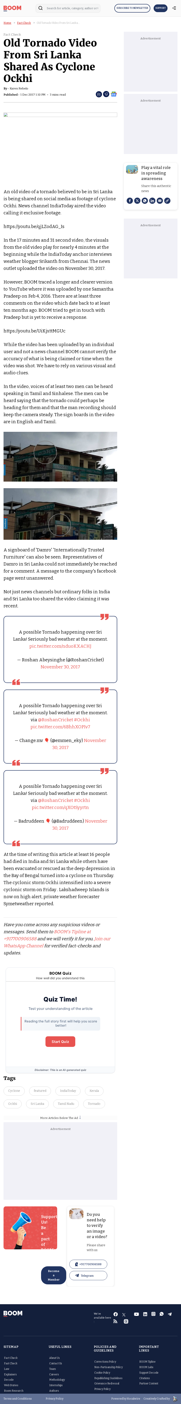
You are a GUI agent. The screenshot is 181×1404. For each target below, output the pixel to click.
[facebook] (129, 200)
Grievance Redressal (106, 1383)
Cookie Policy (102, 1372)
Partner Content (148, 1383)
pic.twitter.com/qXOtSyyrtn (60, 807)
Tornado (94, 1104)
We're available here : (102, 1317)
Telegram (87, 1275)
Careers (54, 1374)
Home (7, 22)
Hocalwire (133, 1398)
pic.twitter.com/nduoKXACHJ (60, 646)
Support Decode (148, 1372)
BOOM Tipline (147, 1361)
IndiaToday (68, 1091)
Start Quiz (60, 1041)
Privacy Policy (102, 1389)
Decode (8, 1379)
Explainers (10, 1374)
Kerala (94, 1091)
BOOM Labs (146, 1367)
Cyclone (14, 1091)
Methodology (57, 1379)
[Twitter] (137, 200)
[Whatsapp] (144, 200)
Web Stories (11, 1385)
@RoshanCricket (55, 719)
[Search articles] (40, 9)
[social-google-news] (114, 93)
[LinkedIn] (152, 200)
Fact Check (24, 22)
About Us (54, 1357)
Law (6, 1369)
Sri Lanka (37, 1104)
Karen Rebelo (19, 88)
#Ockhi (82, 719)
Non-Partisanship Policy (108, 1367)
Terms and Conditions (18, 1398)
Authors (54, 1390)
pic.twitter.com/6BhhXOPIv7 (60, 726)
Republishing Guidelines (108, 1378)
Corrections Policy (105, 1361)
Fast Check (10, 1363)
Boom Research (13, 1390)
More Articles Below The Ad (59, 1118)
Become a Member (54, 1275)
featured (40, 1091)
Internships (56, 1385)
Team (52, 1369)
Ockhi (12, 1104)
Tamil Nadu (66, 1104)
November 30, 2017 (60, 667)
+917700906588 (90, 1264)
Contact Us (55, 1363)
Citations (144, 1378)
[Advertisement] (60, 1164)
